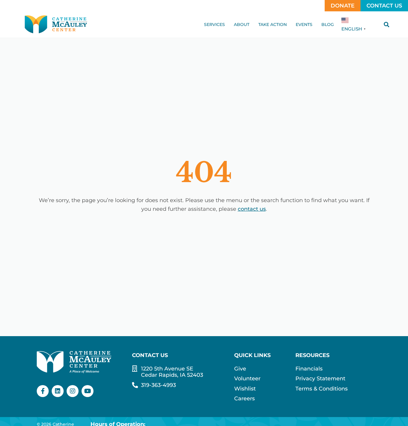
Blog (327, 24)
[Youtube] (87, 391)
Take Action (272, 24)
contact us (252, 209)
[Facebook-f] (43, 391)
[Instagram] (73, 391)
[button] (386, 24)
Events (304, 24)
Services (214, 24)
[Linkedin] (58, 391)
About (241, 24)
